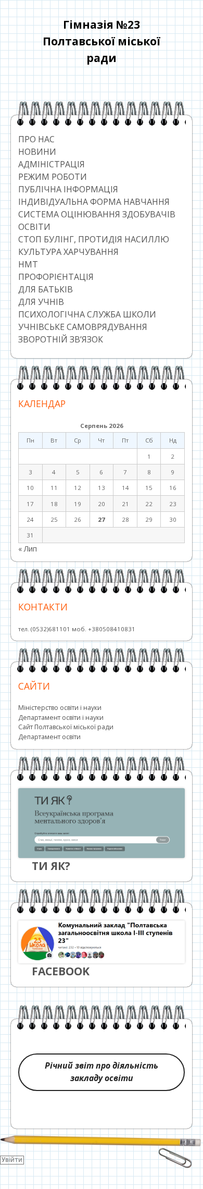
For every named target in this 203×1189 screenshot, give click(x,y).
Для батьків (45, 289)
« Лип (27, 549)
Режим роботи (52, 176)
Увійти (12, 1159)
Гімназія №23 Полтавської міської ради (101, 41)
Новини (37, 151)
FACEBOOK (61, 971)
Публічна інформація (68, 189)
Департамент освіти (49, 736)
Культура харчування (68, 252)
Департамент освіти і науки (61, 717)
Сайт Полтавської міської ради (65, 726)
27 (101, 519)
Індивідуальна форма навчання (94, 201)
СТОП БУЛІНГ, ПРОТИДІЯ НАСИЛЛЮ (93, 239)
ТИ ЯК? (51, 866)
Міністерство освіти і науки (60, 707)
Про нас (36, 139)
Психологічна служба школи (87, 314)
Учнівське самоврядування (82, 327)
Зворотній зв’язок (60, 339)
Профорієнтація (56, 277)
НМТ (28, 264)
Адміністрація (51, 164)
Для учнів (41, 302)
